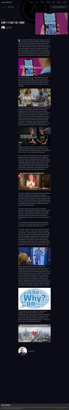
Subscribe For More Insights (59, 6)
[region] (34, 407)
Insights (59, 2)
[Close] (68, 405)
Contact (64, 2)
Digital (36, 2)
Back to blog (11, 7)
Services (42, 2)
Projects (48, 2)
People (53, 2)
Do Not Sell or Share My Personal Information (60, 407)
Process (31, 2)
